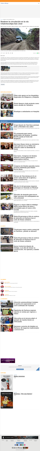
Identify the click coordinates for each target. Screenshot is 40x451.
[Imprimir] (12, 53)
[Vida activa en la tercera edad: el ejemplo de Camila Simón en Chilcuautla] (7, 320)
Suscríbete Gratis (20, 369)
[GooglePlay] (23, 445)
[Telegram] (6, 53)
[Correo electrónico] (8, 53)
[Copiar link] (10, 53)
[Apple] (21, 445)
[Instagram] (24, 445)
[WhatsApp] (4, 53)
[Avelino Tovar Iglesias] (2, 286)
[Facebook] (1, 53)
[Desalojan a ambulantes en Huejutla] (7, 113)
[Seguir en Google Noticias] (38, 53)
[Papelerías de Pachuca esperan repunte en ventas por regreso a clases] (7, 312)
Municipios (2, 84)
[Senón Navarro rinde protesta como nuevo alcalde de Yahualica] (7, 105)
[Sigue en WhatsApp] (37, 53)
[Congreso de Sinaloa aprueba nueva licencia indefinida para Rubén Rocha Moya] (7, 168)
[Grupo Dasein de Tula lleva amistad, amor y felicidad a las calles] (7, 127)
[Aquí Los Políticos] (2, 282)
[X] (3, 53)
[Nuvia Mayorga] (2, 290)
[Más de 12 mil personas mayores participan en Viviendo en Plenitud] (7, 188)
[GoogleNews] (19, 445)
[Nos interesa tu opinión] (20, 437)
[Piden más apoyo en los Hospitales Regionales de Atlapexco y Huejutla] (7, 97)
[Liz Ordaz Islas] (2, 295)
